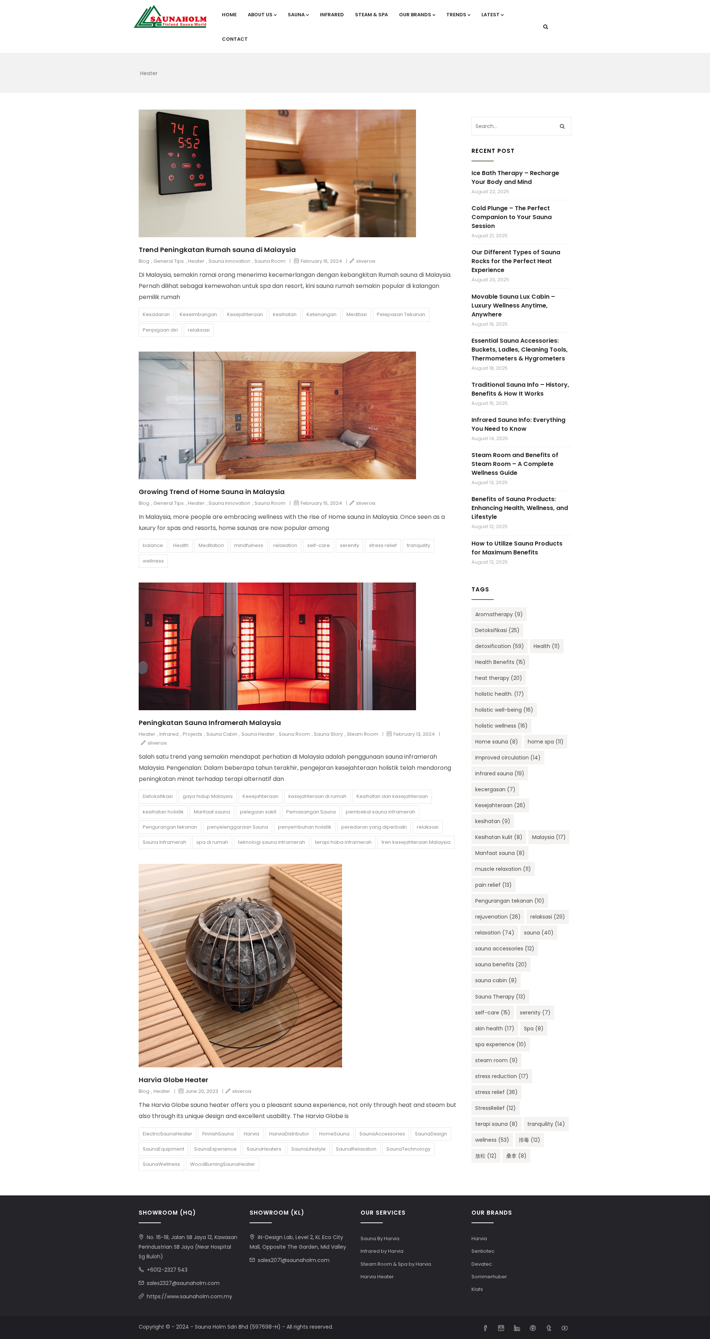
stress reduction (501, 1076)
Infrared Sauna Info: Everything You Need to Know (518, 424)
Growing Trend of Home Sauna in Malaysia (212, 491)
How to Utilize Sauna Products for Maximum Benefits (516, 548)
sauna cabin (496, 980)
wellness (153, 560)
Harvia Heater (377, 1276)
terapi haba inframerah (343, 842)
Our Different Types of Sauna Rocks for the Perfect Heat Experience (515, 261)
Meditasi (356, 314)
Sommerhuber (489, 1276)
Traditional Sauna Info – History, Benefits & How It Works (520, 389)
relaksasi (199, 329)
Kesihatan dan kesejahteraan (392, 796)
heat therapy (498, 678)
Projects (192, 734)
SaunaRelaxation (356, 1148)
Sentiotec (482, 1251)
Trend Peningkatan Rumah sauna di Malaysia (217, 249)
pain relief (493, 885)
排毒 (529, 1140)
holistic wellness (501, 725)
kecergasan (495, 789)
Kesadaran (156, 314)
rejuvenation (498, 916)
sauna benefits (501, 964)
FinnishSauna (218, 1133)
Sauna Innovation (229, 261)
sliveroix (365, 261)
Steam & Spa (371, 14)
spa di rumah (212, 842)
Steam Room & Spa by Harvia (396, 1264)
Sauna (296, 14)
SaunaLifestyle (308, 1148)
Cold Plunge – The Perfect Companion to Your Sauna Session (511, 217)
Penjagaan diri (160, 329)
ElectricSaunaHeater (167, 1133)
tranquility (418, 545)
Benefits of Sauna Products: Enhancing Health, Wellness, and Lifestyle (519, 508)
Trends (456, 14)
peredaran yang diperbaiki (374, 826)
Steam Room (362, 734)
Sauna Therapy (500, 996)
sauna (539, 932)
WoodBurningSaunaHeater (222, 1164)
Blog (144, 261)
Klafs (477, 1289)
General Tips (168, 261)
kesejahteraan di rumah (317, 796)
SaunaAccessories (382, 1133)
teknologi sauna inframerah (271, 842)
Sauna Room (269, 261)
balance (153, 545)
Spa (534, 1028)
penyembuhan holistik (304, 826)
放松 (486, 1156)
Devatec (481, 1264)
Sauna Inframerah (164, 842)
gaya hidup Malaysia (208, 796)
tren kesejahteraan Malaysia (416, 842)
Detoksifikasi (158, 796)
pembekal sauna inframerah (380, 811)
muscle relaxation (503, 869)
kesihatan (285, 314)
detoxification (499, 646)
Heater (196, 261)
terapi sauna (496, 1124)
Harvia (251, 1133)
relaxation (285, 545)
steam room (496, 1060)
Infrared (332, 14)
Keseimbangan (198, 314)
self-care (318, 545)
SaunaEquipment (163, 1148)
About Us (260, 14)
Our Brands (415, 14)
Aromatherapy (499, 614)
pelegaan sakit (258, 811)
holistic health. (499, 694)
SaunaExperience (215, 1148)
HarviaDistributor (289, 1133)
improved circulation (508, 757)
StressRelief (495, 1108)
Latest (490, 14)
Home (229, 14)
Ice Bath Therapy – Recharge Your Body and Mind (515, 177)
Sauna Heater (258, 734)
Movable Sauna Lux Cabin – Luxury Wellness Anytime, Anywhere (513, 305)
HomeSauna (334, 1133)
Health (181, 545)
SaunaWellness (161, 1164)
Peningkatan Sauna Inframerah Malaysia (210, 722)
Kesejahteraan (245, 314)
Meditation (211, 545)
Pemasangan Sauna (311, 811)
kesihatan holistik (163, 811)
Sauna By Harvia (380, 1238)
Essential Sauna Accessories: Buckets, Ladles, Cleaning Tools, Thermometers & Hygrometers (519, 349)
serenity (349, 545)
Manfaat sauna (212, 811)
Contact (235, 39)
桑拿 (516, 1156)
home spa (546, 741)
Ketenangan (322, 314)
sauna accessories (504, 948)
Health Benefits (500, 662)
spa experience (500, 1044)
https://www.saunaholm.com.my (189, 1296)
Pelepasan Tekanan (401, 314)
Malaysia (549, 837)
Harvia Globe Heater (173, 1079)
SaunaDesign (431, 1133)
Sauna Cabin (221, 734)
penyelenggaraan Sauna (237, 826)
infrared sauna (499, 773)
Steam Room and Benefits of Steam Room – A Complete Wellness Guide (514, 464)
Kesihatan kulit (499, 837)
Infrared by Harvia (382, 1251)
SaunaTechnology (408, 1148)
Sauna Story (328, 734)
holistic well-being (504, 710)
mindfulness (248, 545)
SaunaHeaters (264, 1148)
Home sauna (496, 741)
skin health (494, 1028)
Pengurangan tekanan (170, 826)
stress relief (383, 545)
